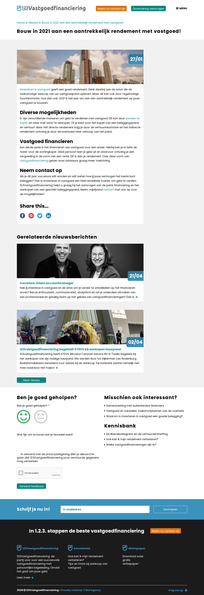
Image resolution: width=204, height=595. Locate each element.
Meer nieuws (31, 380)
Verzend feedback (31, 486)
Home (21, 22)
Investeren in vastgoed (35, 89)
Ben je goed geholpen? (33, 405)
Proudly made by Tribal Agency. (81, 590)
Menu (183, 8)
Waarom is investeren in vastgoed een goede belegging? (144, 416)
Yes (23, 416)
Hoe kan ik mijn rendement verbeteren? (132, 439)
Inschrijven (170, 509)
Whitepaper (136, 548)
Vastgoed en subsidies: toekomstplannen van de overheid (145, 411)
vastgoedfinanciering (34, 160)
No (40, 416)
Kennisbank (82, 548)
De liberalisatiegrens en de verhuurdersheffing (137, 434)
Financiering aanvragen (148, 8)
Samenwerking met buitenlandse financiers (135, 405)
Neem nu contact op (111, 8)
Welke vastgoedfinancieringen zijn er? (131, 444)
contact (108, 189)
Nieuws (33, 22)
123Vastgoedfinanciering (40, 548)
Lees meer (23, 577)
